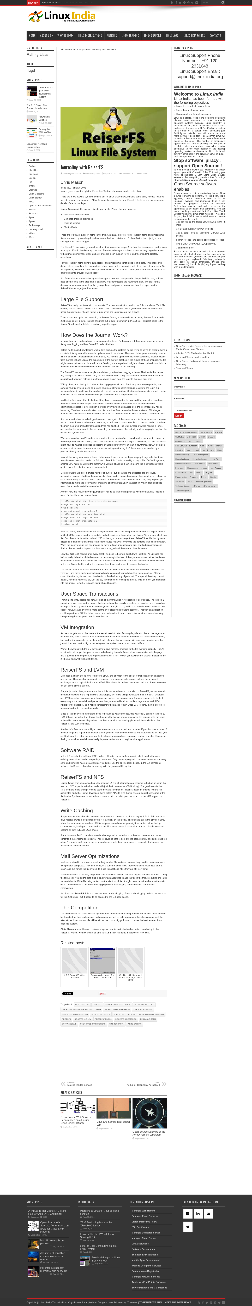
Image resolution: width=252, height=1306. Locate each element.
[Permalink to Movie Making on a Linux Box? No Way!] (85, 1265)
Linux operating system (197, 468)
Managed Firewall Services (146, 1276)
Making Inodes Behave (79, 1083)
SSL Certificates (140, 1227)
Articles (112, 36)
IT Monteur (132, 1302)
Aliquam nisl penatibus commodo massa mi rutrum (52, 1256)
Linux (219, 450)
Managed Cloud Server (144, 1238)
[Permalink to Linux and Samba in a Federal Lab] (114, 1117)
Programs (194, 477)
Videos (32, 233)
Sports (32, 221)
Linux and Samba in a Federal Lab (193, 357)
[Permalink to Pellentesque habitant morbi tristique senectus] (33, 1276)
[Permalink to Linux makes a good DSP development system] (32, 95)
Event (190, 441)
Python (204, 477)
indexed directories (144, 1005)
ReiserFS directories (125, 1019)
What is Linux (65, 36)
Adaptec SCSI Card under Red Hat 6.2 (195, 353)
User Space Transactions (92, 1024)
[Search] (222, 2)
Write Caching (135, 1024)
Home (32, 36)
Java (188, 450)
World (31, 237)
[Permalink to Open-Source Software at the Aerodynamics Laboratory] (150, 1127)
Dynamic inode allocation (117, 1005)
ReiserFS (66, 1019)
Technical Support (182, 486)
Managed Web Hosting (143, 1210)
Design (32, 178)
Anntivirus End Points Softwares (149, 1282)
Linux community (182, 455)
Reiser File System (101, 1014)
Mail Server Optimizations (75, 1014)
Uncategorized (36, 229)
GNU (210, 446)
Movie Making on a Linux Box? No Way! (106, 1259)
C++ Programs (206, 432)
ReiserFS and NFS (103, 1019)
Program (208, 473)
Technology (34, 225)
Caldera (218, 432)
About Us (45, 36)
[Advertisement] (163, 19)
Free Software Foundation (186, 446)
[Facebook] (188, 1213)
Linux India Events (194, 36)
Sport (31, 217)
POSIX (199, 473)
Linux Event (215, 459)
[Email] (209, 1213)
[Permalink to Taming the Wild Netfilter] (32, 137)
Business (33, 174)
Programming (181, 477)
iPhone (32, 186)
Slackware (179, 481)
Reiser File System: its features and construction (139, 1014)
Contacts (215, 36)
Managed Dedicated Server (146, 1232)
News (31, 201)
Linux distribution (182, 459)
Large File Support (143, 1009)
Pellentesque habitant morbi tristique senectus (53, 1269)
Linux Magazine (81, 49)
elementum (179, 441)
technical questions (204, 481)
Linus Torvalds (208, 450)
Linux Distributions (90, 36)
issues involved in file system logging (81, 1009)
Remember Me (184, 410)
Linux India (76, 174)
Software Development (143, 1249)
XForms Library (210, 486)
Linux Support (152, 36)
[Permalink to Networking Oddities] (32, 125)
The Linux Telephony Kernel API (142, 1083)
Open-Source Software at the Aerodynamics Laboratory (149, 1133)
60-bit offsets (82, 1005)
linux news (179, 468)
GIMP (202, 446)
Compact (97, 1005)
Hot (30, 182)
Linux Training (130, 36)
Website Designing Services (146, 1265)
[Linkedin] (199, 1213)
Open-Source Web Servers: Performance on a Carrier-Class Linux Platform (76, 1120)
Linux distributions (200, 459)
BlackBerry (34, 170)
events (198, 441)
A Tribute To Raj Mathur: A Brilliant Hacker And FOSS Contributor (47, 1212)
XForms (197, 486)
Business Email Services (145, 1216)
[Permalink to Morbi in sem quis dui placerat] (33, 1248)
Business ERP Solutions (145, 1254)
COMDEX (179, 437)
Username (179, 386)
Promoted (33, 213)
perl (191, 473)
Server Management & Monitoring (149, 1287)
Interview (179, 450)
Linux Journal (199, 464)
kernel (196, 450)
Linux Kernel (213, 464)
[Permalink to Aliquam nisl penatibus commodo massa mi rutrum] (33, 1261)
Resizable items (148, 1019)
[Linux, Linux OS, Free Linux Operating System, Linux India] (61, 19)
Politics (32, 209)
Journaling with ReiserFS (117, 1009)
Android (32, 166)
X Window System (182, 490)
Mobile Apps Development (146, 1260)
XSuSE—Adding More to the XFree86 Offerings (96, 1224)
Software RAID (69, 1024)
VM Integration (116, 1024)
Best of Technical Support (186, 432)
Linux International (182, 464)
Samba (213, 477)
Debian (202, 437)
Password (179, 398)
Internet (219, 446)
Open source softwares (40, 205)
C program (191, 437)
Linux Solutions (140, 1243)
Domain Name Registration (146, 1271)
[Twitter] (188, 1227)
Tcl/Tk (190, 481)
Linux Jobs (172, 36)
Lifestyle (33, 190)
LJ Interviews (181, 473)
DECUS (211, 437)
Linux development (200, 455)
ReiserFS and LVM (83, 1019)
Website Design (97, 1302)
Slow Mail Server (49, 2)
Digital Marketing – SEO (144, 1221)
